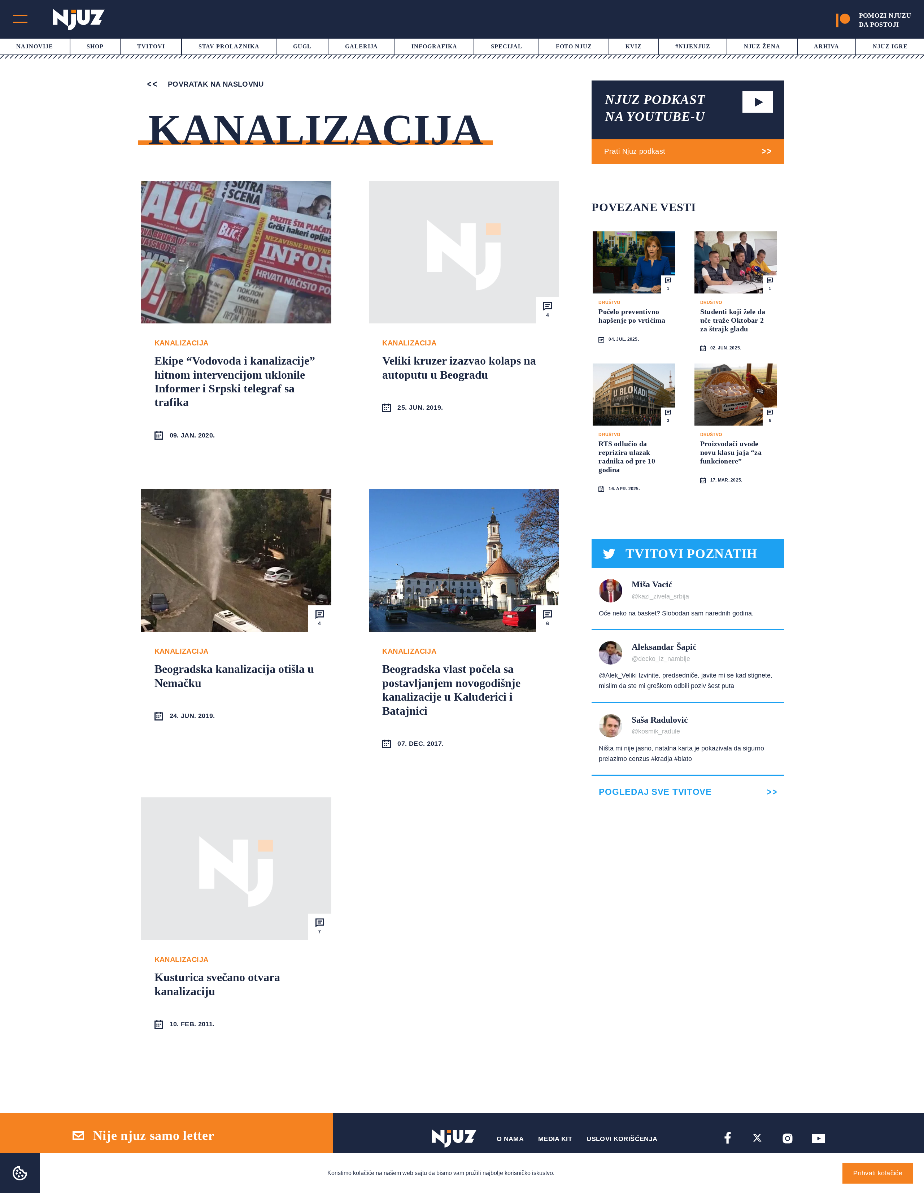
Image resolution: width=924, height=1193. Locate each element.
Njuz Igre (890, 46)
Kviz (634, 46)
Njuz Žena (762, 46)
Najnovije (34, 46)
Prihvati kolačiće (877, 1173)
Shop (95, 46)
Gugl (302, 46)
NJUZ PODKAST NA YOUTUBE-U (655, 108)
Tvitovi (151, 46)
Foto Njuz (574, 46)
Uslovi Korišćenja (622, 1138)
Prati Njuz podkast (634, 151)
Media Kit (555, 1138)
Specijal (506, 46)
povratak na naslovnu (214, 84)
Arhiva (826, 46)
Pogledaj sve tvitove (655, 792)
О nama (510, 1138)
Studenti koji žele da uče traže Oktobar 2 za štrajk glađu (732, 320)
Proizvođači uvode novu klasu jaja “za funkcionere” (731, 452)
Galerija (361, 46)
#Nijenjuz (692, 46)
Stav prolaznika (229, 46)
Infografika (434, 46)
